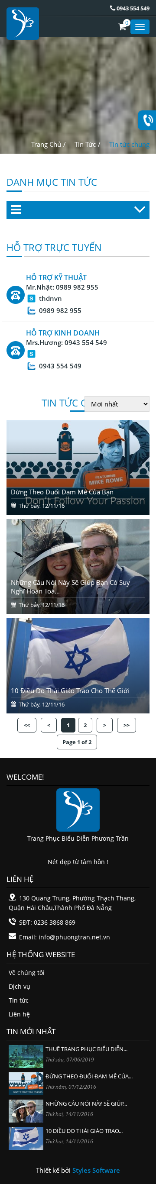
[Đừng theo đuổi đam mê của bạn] (26, 1083)
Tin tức (19, 1000)
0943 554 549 (132, 8)
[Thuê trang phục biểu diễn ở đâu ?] (26, 1056)
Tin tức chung (129, 144)
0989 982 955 (77, 287)
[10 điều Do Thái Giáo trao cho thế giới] (26, 1137)
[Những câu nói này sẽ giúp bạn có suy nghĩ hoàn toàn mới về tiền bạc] (26, 1110)
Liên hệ (19, 1014)
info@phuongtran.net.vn (74, 937)
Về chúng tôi (27, 972)
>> (127, 725)
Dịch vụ (19, 986)
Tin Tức (85, 144)
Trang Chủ (46, 144)
